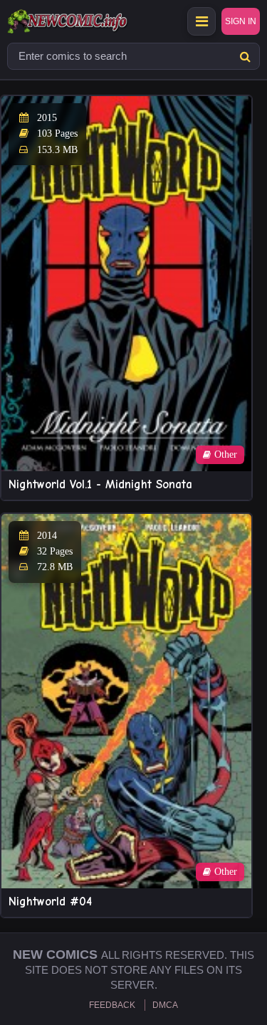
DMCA (165, 1005)
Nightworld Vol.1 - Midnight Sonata (100, 484)
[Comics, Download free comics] (92, 21)
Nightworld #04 (50, 901)
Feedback (112, 1005)
